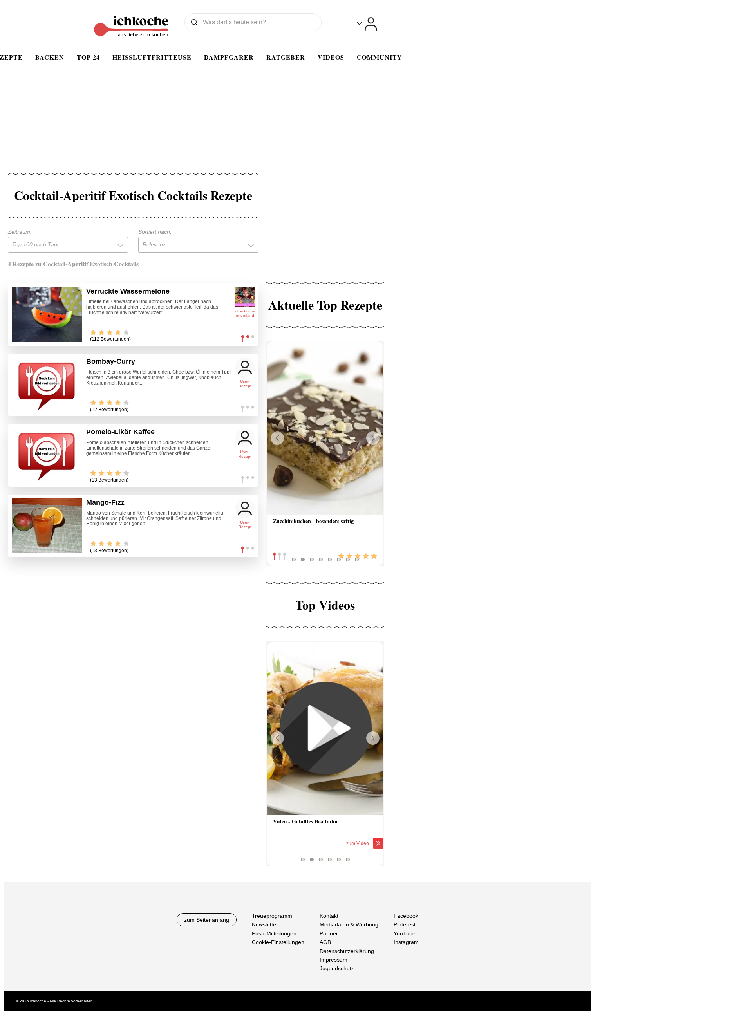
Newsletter (265, 924)
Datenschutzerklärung (347, 951)
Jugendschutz (337, 968)
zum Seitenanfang (206, 920)
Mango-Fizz (105, 502)
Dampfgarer (229, 56)
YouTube (405, 933)
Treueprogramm (272, 916)
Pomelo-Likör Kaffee (120, 432)
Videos (331, 56)
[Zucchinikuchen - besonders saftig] (325, 428)
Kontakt (329, 916)
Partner (329, 933)
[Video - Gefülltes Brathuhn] (325, 728)
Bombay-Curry (110, 361)
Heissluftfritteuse (152, 56)
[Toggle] (367, 24)
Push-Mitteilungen (274, 933)
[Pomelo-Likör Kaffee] (47, 455)
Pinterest (405, 924)
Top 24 (88, 56)
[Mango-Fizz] (47, 525)
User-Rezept (245, 383)
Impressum (333, 959)
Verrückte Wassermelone (128, 291)
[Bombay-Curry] (47, 384)
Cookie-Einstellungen (278, 942)
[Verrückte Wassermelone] (47, 314)
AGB (325, 942)
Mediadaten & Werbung (349, 924)
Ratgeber (285, 56)
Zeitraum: (20, 232)
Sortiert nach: (155, 232)
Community (379, 56)
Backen (49, 56)
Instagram (406, 942)
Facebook (406, 916)
